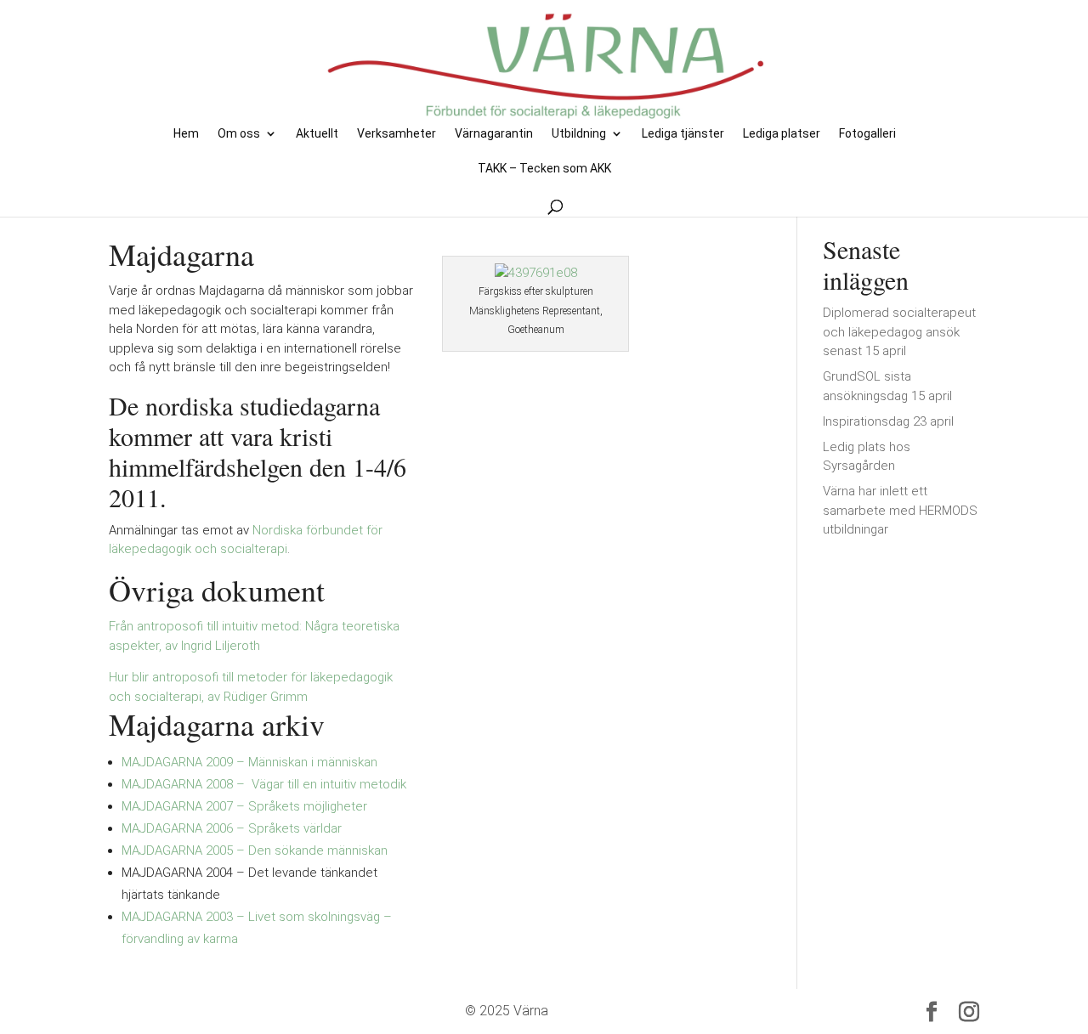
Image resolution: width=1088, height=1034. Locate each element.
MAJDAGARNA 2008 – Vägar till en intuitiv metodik (264, 784)
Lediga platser (781, 133)
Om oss (239, 133)
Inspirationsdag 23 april (888, 421)
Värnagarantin (494, 133)
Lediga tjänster (683, 133)
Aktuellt (317, 133)
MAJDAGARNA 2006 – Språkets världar (232, 828)
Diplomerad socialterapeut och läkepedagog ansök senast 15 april (899, 332)
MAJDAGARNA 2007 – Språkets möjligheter (244, 806)
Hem (186, 133)
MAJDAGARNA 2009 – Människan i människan (249, 762)
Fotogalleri (867, 133)
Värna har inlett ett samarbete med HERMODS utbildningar (900, 510)
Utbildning (579, 133)
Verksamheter (396, 133)
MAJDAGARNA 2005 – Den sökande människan (255, 850)
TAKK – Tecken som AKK (544, 168)
